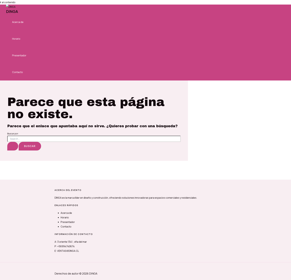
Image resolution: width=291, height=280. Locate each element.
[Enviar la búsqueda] (12, 146)
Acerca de (17, 22)
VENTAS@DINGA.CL (68, 251)
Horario (16, 38)
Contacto (17, 72)
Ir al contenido (7, 2)
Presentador (19, 55)
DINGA (12, 11)
